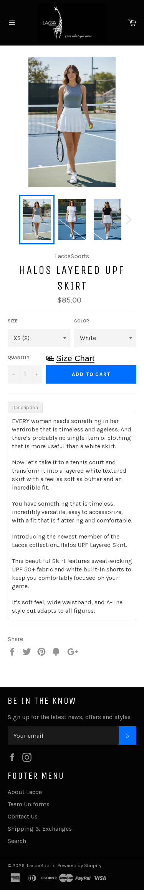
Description (25, 407)
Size (13, 321)
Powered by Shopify (79, 865)
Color (81, 321)
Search (17, 840)
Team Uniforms (29, 804)
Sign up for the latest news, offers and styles (69, 717)
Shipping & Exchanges (40, 828)
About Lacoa (25, 792)
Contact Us (23, 816)
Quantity (19, 357)
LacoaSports (41, 865)
